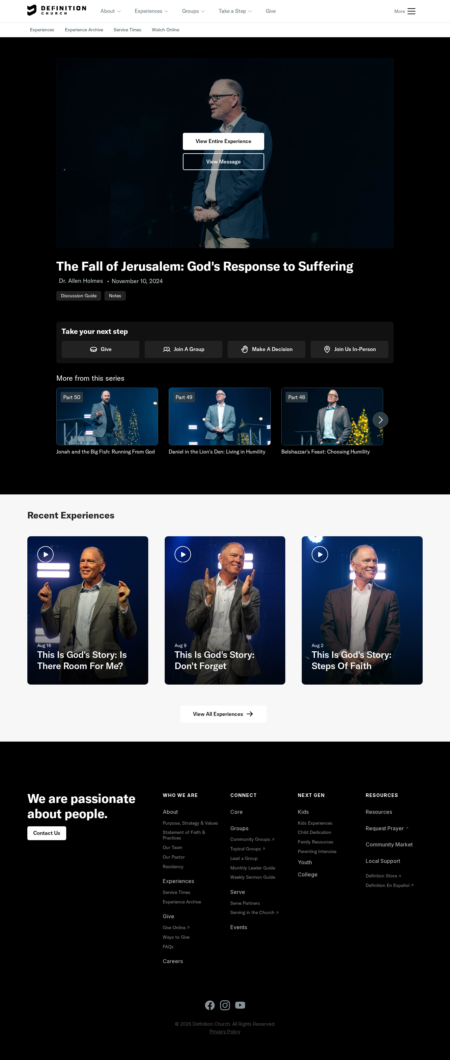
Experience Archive (84, 30)
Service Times (127, 30)
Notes (115, 296)
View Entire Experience (223, 141)
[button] (111, 11)
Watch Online (165, 30)
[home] (56, 11)
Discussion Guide (79, 296)
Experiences (42, 30)
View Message (223, 161)
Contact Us (46, 833)
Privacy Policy (225, 1031)
